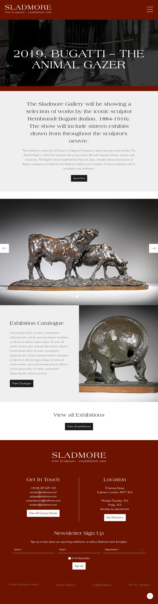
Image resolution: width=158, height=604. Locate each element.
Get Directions (114, 518)
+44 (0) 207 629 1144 (43, 488)
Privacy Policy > (66, 585)
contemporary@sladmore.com (43, 501)
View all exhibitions (79, 426)
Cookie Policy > (102, 585)
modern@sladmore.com (43, 505)
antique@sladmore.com (43, 496)
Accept (80, 558)
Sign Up (79, 566)
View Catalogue (21, 383)
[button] (4, 248)
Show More (79, 178)
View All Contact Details (43, 513)
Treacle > (145, 585)
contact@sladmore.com (43, 492)
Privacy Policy (84, 558)
